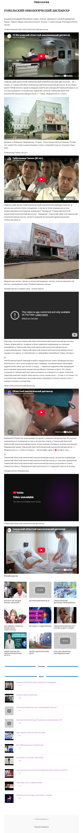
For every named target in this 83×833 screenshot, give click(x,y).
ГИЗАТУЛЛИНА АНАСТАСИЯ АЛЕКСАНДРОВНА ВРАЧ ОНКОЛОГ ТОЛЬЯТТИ (42, 770)
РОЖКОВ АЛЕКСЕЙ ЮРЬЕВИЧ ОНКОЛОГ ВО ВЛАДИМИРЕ (36, 682)
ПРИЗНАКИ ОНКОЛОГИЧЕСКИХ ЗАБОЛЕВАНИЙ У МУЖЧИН (36, 707)
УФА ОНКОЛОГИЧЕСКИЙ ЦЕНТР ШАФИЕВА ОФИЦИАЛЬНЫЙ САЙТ (39, 720)
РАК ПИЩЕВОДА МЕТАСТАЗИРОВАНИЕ (30, 745)
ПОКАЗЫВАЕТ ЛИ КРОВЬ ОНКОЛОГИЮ (29, 758)
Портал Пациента (41, 826)
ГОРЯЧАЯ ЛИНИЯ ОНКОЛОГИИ (26, 695)
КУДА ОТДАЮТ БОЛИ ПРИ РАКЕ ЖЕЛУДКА (30, 733)
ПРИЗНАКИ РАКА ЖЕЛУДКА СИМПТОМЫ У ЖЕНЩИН (34, 795)
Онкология (41, 2)
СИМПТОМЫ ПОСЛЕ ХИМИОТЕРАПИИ (29, 783)
